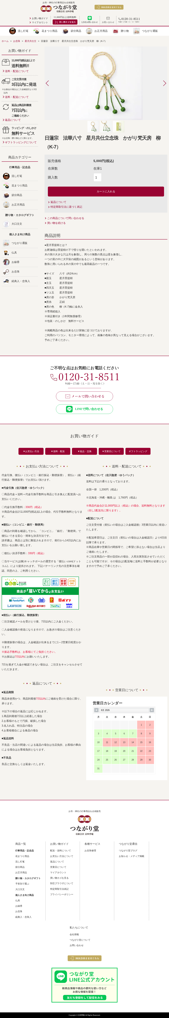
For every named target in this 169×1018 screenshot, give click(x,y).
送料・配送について (17, 71)
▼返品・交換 (84, 451)
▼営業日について (111, 451)
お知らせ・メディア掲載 (131, 856)
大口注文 (17, 223)
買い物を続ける (56, 223)
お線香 (15, 262)
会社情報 (74, 934)
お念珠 (15, 271)
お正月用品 (101, 31)
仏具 (14, 252)
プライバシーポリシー (61, 894)
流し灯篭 (23, 31)
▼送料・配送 (58, 451)
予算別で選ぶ (22, 883)
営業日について (58, 867)
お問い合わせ (77, 945)
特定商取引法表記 (59, 889)
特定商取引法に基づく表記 (66, 206)
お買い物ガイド (40, 18)
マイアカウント (40, 22)
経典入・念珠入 (21, 281)
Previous (50, 83)
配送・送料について (60, 850)
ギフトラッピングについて (21, 142)
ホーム (5, 41)
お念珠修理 (90, 850)
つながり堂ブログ (128, 850)
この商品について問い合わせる (65, 218)
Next (161, 83)
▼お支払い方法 (31, 451)
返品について (58, 202)
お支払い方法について (61, 856)
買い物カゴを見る (59, 878)
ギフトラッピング (138, 451)
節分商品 (76, 31)
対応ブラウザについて (61, 883)
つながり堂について (80, 940)
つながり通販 (150, 31)
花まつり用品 (49, 31)
